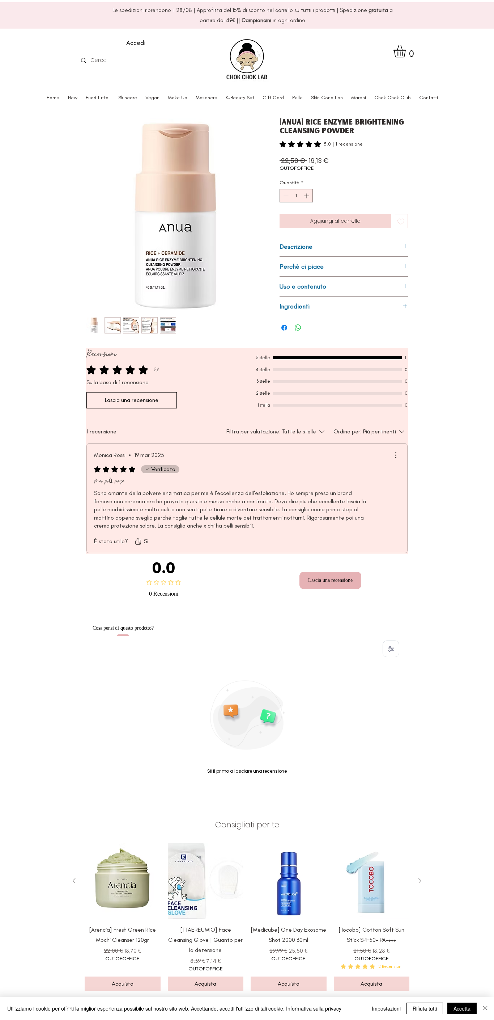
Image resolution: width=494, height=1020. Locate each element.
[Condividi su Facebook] (284, 327)
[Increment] (307, 195)
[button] (407, 51)
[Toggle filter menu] (391, 649)
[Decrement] (285, 195)
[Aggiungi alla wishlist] (401, 221)
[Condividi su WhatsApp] (298, 327)
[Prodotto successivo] (420, 880)
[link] (321, 144)
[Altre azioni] (395, 455)
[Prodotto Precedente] (74, 880)
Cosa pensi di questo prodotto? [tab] (134, 627)
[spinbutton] (296, 195)
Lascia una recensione (330, 580)
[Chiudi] (485, 1008)
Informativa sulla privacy (313, 1008)
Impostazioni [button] (386, 1008)
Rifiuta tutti (425, 1008)
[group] (247, 917)
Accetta (461, 1008)
